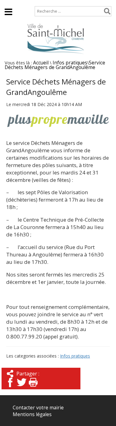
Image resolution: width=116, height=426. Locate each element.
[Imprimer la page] (33, 388)
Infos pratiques (70, 62)
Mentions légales (32, 414)
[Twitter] (22, 388)
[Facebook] (10, 388)
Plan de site (42, 3)
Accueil (12, 3)
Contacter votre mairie (38, 407)
